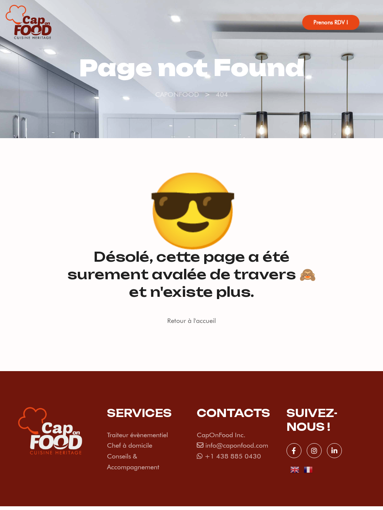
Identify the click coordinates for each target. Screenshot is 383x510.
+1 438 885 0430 (233, 456)
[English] (295, 469)
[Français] (308, 469)
